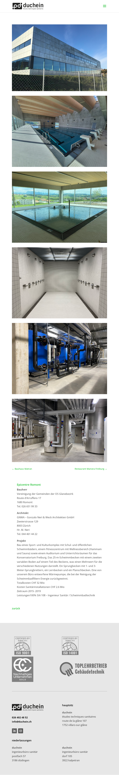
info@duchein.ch (22, 721)
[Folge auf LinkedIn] (14, 730)
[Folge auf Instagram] (20, 730)
